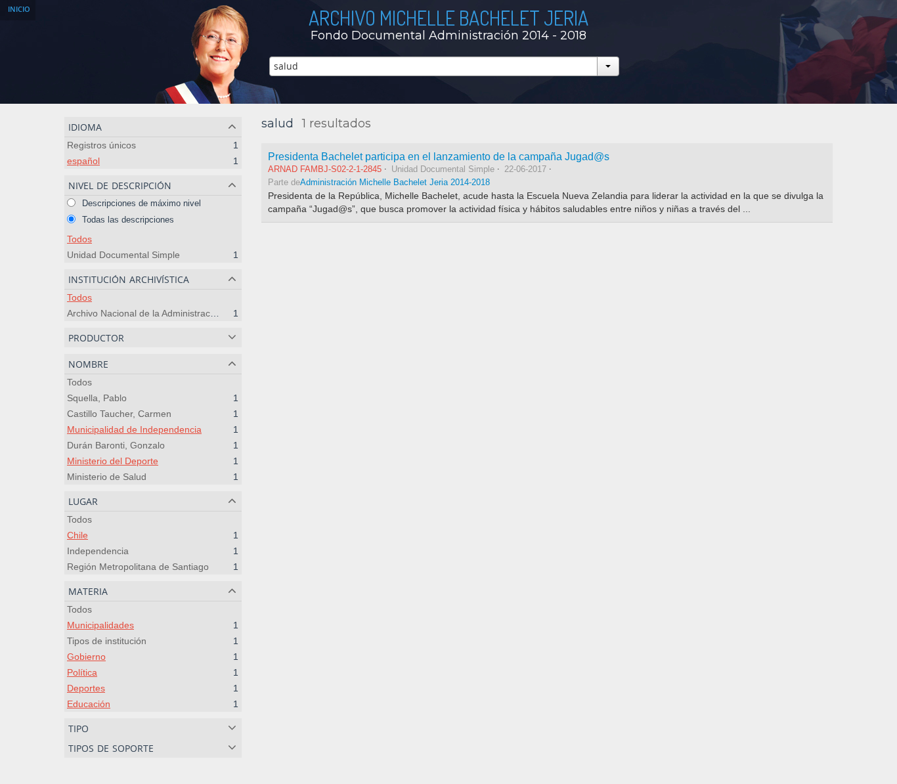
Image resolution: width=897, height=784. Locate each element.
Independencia (98, 551)
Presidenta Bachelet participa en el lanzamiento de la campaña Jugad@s (438, 156)
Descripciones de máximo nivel (140, 203)
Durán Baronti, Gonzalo (116, 445)
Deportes (86, 688)
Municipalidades (100, 625)
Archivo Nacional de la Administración (145, 313)
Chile (77, 535)
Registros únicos (101, 145)
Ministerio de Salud (106, 476)
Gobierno (86, 656)
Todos (79, 239)
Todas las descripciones (126, 220)
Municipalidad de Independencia (134, 429)
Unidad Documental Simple (123, 255)
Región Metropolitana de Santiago (138, 566)
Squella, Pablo (97, 398)
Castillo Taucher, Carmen (119, 413)
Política (82, 672)
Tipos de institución (106, 641)
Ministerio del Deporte (112, 461)
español (83, 161)
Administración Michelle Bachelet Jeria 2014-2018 (395, 182)
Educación (88, 704)
